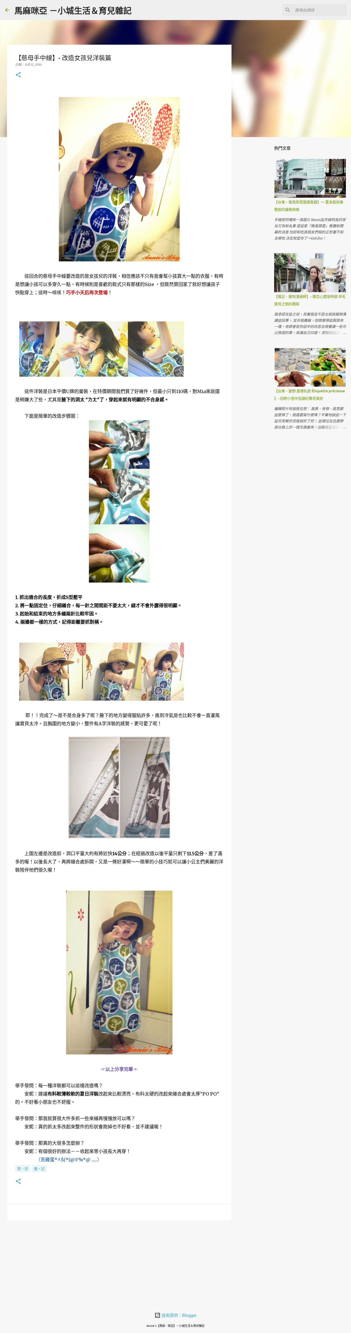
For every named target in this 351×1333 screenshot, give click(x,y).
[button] (18, 75)
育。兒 (22, 1169)
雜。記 (39, 1169)
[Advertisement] (119, 1264)
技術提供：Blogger (179, 1315)
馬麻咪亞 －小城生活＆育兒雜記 (73, 10)
